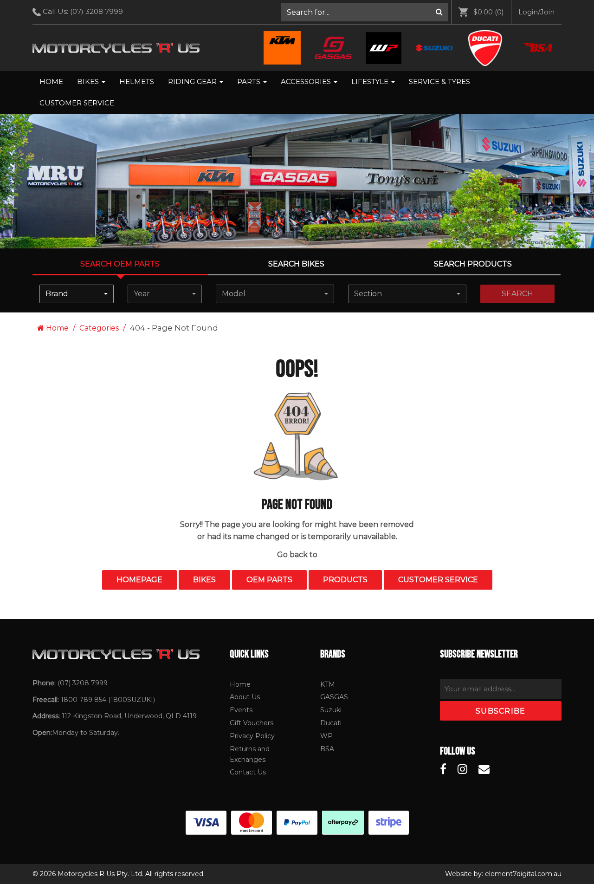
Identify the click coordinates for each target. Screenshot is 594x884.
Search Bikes (296, 264)
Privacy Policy (252, 736)
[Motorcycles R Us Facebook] (443, 769)
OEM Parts (269, 579)
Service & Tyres (439, 81)
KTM (327, 684)
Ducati (331, 723)
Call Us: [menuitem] (82, 11)
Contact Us (248, 772)
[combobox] (76, 294)
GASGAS (334, 697)
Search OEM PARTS (120, 264)
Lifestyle (370, 81)
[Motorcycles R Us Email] (484, 769)
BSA (327, 749)
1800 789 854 (83, 700)
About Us (245, 697)
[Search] (439, 12)
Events (241, 710)
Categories (99, 328)
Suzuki (331, 710)
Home (51, 81)
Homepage (139, 579)
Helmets (136, 81)
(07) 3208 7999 (96, 11)
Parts (249, 81)
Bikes (89, 81)
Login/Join (536, 11)
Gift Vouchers (251, 723)
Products (345, 579)
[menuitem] (365, 12)
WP (326, 736)
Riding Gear (193, 81)
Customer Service (76, 102)
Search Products (473, 264)
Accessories (307, 81)
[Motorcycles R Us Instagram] (462, 769)
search (517, 293)
